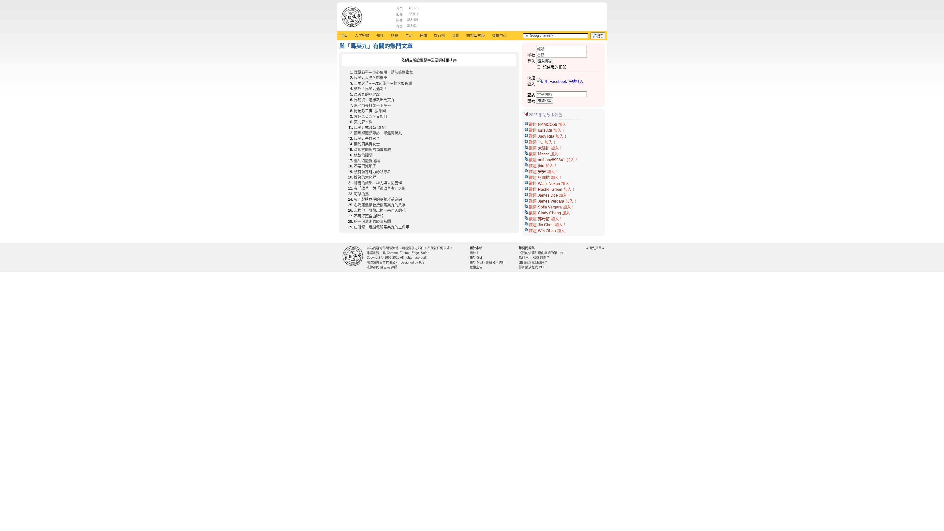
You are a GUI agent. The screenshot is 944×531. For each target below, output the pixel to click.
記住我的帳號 (554, 67)
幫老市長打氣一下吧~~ (373, 105)
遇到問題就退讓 (367, 161)
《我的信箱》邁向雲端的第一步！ (543, 253)
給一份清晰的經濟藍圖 (372, 221)
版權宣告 (476, 267)
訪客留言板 (475, 35)
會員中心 (499, 35)
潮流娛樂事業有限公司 (382, 262)
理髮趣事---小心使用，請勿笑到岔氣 (383, 72)
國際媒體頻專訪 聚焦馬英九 (378, 133)
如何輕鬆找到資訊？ (533, 262)
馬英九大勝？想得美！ (372, 77)
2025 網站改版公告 (545, 115)
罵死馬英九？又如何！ (372, 116)
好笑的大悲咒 (365, 177)
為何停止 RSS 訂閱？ (534, 257)
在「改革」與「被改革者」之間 (380, 188)
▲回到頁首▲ (595, 248)
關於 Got (476, 257)
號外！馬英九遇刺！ (370, 89)
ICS (422, 262)
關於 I (474, 253)
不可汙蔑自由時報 (369, 216)
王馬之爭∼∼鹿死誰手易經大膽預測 (383, 83)
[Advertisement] (511, 16)
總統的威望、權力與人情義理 (378, 183)
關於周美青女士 (367, 144)
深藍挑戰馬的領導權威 (372, 150)
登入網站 (544, 61)
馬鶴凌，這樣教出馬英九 (374, 100)
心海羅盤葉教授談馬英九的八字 (380, 205)
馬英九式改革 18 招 (370, 127)
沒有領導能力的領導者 (372, 172)
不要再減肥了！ (367, 166)
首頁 (344, 35)
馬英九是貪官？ (367, 138)
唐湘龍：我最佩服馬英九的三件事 (381, 227)
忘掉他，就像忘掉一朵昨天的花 (380, 210)
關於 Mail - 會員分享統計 (487, 262)
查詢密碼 (544, 101)
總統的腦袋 (363, 155)
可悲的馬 (361, 194)
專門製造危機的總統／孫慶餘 (378, 199)
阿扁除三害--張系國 (370, 111)
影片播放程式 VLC (532, 267)
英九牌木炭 (363, 122)
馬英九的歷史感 (367, 94)
